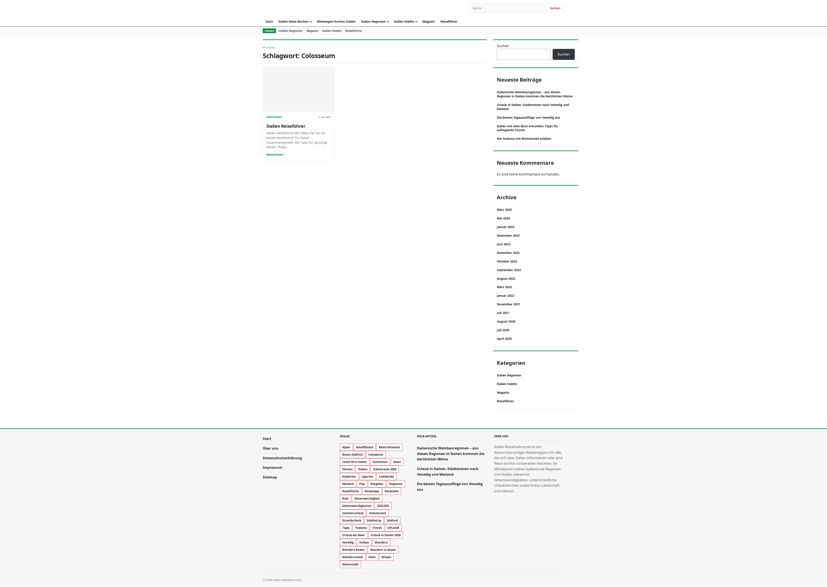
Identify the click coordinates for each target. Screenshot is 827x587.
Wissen (386, 557)
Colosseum (375, 455)
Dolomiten (380, 462)
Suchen (555, 8)
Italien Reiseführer (285, 126)
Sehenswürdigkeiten (357, 506)
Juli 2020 (503, 330)
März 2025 (504, 210)
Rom (345, 498)
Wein (372, 557)
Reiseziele (392, 491)
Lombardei (386, 476)
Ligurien (367, 476)
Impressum (272, 467)
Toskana (361, 528)
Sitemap (270, 477)
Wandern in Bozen (383, 550)
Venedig (348, 542)
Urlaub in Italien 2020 (386, 535)
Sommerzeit (377, 513)
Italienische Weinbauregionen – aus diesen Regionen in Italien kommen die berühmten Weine (534, 94)
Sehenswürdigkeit (367, 498)
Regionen (396, 484)
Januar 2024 (505, 227)
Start (269, 21)
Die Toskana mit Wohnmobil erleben (524, 139)
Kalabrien (349, 476)
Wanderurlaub (352, 557)
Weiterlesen (275, 155)
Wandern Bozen (353, 550)
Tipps (346, 528)
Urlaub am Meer (353, 535)
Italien (363, 469)
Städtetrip (374, 520)
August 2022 (506, 278)
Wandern (381, 542)
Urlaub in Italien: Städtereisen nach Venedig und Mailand (533, 107)
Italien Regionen (373, 21)
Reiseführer (448, 21)
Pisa (362, 484)
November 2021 (508, 304)
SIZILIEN (383, 506)
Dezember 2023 (508, 235)
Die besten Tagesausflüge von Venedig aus (528, 117)
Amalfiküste (364, 447)
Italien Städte (404, 21)
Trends (377, 528)
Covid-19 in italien (354, 462)
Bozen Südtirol (352, 455)
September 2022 (509, 270)
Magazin (428, 21)
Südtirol (392, 520)
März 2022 (504, 287)
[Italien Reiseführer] (298, 89)
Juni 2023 (503, 244)
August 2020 (506, 321)
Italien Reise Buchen (293, 21)
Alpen (346, 447)
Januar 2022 (505, 296)
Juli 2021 (503, 313)
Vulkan (364, 542)
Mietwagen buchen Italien (336, 21)
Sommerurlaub (353, 513)
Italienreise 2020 (384, 469)
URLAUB (393, 528)
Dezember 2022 (508, 253)
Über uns (270, 448)
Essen (397, 462)
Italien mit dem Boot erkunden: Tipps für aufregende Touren (527, 128)
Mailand (348, 484)
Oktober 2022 (507, 261)
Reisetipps (372, 491)
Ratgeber (377, 484)
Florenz (347, 469)
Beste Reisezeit (389, 447)
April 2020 (504, 339)
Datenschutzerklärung (282, 458)
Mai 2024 (503, 218)
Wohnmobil (350, 564)
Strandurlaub (351, 520)
